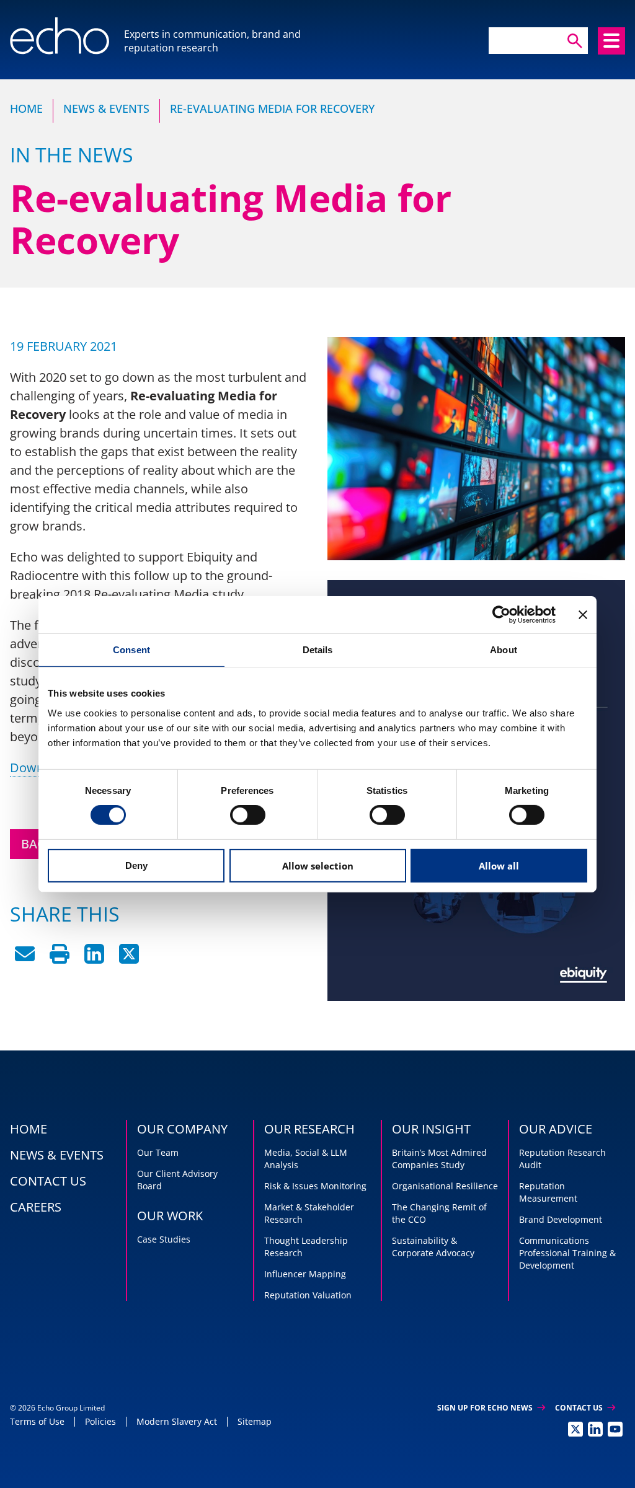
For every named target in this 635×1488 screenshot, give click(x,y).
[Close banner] (583, 614)
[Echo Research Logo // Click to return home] (59, 36)
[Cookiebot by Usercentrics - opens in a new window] (501, 614)
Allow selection (317, 866)
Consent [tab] (131, 649)
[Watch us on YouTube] (615, 1429)
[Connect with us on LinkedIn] (595, 1429)
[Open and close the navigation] (611, 41)
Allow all (499, 866)
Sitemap (255, 1421)
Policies (100, 1421)
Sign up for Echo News (491, 1407)
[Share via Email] (25, 959)
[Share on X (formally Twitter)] (129, 959)
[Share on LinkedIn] (94, 959)
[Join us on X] (575, 1429)
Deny (136, 865)
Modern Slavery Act (176, 1421)
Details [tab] (318, 649)
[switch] (247, 815)
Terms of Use (37, 1421)
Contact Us (585, 1407)
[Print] (59, 959)
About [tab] (503, 649)
